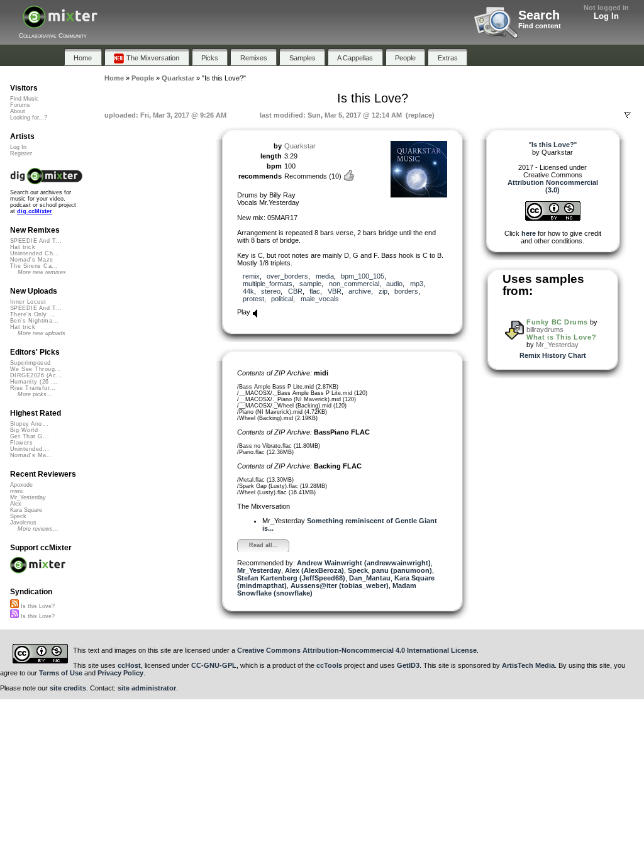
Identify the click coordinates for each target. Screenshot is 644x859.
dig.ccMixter (34, 211)
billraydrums (545, 329)
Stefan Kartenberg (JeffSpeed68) (291, 578)
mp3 (416, 283)
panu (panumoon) (402, 570)
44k (248, 291)
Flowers (21, 443)
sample (310, 283)
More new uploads (41, 333)
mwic (17, 491)
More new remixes (42, 272)
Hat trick (22, 247)
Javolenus (23, 522)
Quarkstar (300, 146)
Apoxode (21, 485)
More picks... (35, 394)
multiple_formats (267, 283)
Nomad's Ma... (31, 455)
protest (253, 298)
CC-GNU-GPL (213, 665)
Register (21, 153)
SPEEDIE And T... (36, 241)
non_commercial (354, 283)
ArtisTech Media (528, 665)
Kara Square (26, 510)
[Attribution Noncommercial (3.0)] (552, 218)
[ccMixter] (60, 23)
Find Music (24, 99)
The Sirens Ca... (34, 266)
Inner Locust (28, 302)
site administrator (147, 688)
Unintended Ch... (34, 253)
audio (394, 283)
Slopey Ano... (29, 424)
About (17, 111)
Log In (606, 16)
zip (383, 291)
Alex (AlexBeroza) (314, 570)
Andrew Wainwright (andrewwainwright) (364, 563)
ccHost (129, 665)
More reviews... (38, 529)
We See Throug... (35, 369)
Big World (24, 430)
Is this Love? (37, 606)
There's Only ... (32, 314)
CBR (295, 291)
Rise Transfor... (32, 388)
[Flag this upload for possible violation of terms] (627, 115)
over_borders (287, 276)
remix (251, 276)
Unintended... (29, 449)
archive (359, 291)
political (282, 298)
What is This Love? (561, 337)
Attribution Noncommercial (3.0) (553, 186)
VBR (334, 291)
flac (314, 291)
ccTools (329, 665)
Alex (15, 504)
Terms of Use (60, 673)
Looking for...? (28, 117)
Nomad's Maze (31, 260)
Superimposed (30, 363)
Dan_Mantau (370, 578)
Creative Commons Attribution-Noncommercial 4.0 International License (357, 650)
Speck (358, 570)
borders (406, 291)
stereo (270, 291)
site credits (68, 688)
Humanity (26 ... (33, 382)
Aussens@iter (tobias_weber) (340, 585)
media (325, 276)
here (528, 233)
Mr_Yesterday (259, 570)
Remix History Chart (552, 355)
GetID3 (408, 665)
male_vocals (320, 298)
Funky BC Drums (557, 322)
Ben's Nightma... (34, 321)
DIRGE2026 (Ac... (36, 375)
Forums (20, 105)
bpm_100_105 (362, 276)
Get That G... (29, 436)
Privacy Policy (120, 673)
